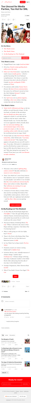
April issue (9, 98)
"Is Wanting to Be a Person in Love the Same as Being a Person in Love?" (11, 350)
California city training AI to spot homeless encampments (15, 187)
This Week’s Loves (9, 49)
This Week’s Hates (9, 51)
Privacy (17, 391)
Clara (12, 84)
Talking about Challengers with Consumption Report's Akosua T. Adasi (10, 354)
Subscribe (22, 2)
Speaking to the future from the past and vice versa (11, 364)
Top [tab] (3, 335)
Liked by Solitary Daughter (11, 311)
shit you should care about (11, 114)
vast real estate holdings (13, 125)
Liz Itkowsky (7, 309)
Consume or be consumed (7, 341)
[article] (15, 342)
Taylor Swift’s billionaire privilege (14, 108)
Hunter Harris (23, 87)
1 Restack (18, 281)
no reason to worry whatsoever (16, 172)
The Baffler (7, 214)
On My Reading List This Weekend (14, 54)
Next (26, 291)
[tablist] (8, 335)
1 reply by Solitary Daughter (12, 321)
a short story (13, 100)
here (5, 144)
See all (4, 372)
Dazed (9, 234)
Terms (21, 391)
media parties (17, 74)
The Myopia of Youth (7, 339)
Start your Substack (12, 396)
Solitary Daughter (5, 14)
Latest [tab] (6, 335)
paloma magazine (22, 98)
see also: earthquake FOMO (17, 82)
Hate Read (13, 72)
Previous (6, 291)
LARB (16, 240)
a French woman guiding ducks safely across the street (15, 68)
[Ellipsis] (29, 309)
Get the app (23, 396)
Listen (27, 15)
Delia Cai (6, 72)
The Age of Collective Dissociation (11, 362)
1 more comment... (5, 328)
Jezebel (6, 268)
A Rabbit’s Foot (15, 250)
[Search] (28, 335)
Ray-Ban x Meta (12, 199)
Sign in (28, 2)
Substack (8, 400)
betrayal (17, 93)
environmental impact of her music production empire (14, 128)
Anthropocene (8, 257)
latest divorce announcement (19, 89)
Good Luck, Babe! (24, 64)
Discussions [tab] (12, 335)
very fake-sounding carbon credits (14, 130)
